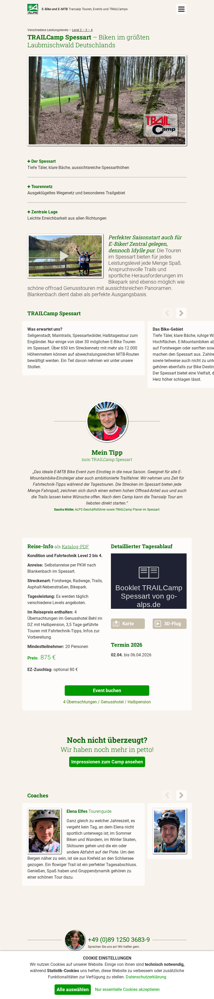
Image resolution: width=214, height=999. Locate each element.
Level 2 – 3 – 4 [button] (82, 30)
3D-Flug (171, 623)
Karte (126, 623)
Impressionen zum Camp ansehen (107, 761)
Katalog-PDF (75, 547)
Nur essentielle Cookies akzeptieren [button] (127, 989)
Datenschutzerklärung (146, 976)
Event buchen (107, 690)
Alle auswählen (73, 989)
